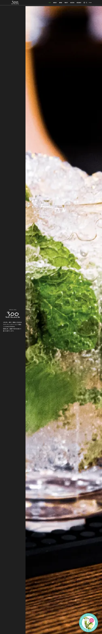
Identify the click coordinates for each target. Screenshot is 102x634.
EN (90, 2)
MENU (60, 2)
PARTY (66, 2)
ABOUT (55, 2)
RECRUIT (79, 2)
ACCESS (72, 2)
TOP (50, 2)
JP (89, 2)
